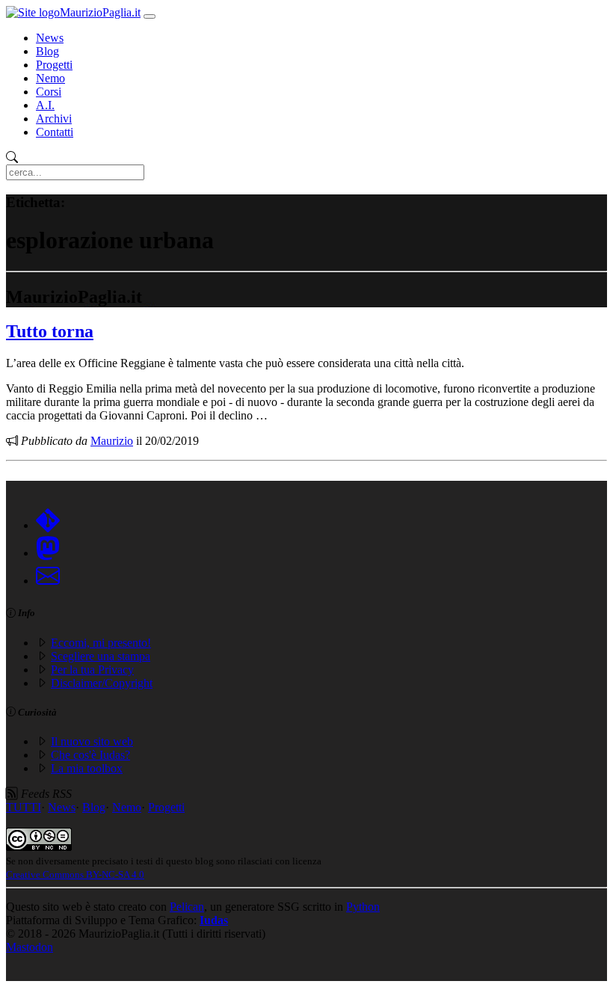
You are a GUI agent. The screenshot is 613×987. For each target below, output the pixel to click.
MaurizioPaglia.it (100, 12)
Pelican (187, 906)
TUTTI (23, 807)
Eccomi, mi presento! (101, 642)
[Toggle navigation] (149, 16)
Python (363, 906)
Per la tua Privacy (92, 669)
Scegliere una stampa (100, 656)
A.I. (45, 105)
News (50, 37)
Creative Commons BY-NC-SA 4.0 (75, 874)
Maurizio (111, 440)
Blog (47, 51)
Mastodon (29, 947)
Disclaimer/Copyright (102, 683)
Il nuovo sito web (92, 741)
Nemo (50, 78)
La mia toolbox (87, 768)
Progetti (54, 64)
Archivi (54, 118)
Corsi (48, 91)
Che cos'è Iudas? (90, 754)
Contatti (54, 132)
